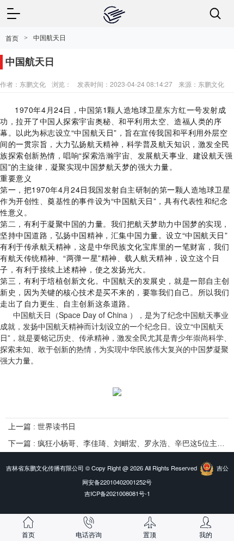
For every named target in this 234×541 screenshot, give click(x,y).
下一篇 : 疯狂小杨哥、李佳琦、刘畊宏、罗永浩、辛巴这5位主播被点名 (117, 443)
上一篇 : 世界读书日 (42, 426)
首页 (12, 38)
